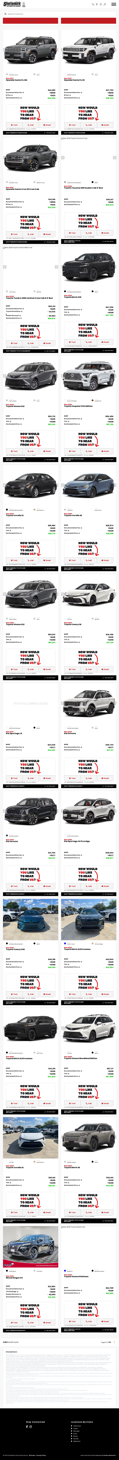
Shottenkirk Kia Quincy (15, 786)
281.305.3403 (50, 1330)
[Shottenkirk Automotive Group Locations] (99, 4)
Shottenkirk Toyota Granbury (18, 351)
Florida (75, 1439)
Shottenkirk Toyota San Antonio (73, 350)
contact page (37, 1400)
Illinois (75, 1436)
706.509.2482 (50, 133)
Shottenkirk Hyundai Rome (16, 133)
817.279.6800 (51, 351)
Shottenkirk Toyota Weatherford (72, 241)
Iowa (75, 1434)
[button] (56, 50)
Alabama (76, 1441)
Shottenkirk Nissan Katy (15, 1330)
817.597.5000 (108, 241)
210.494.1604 (109, 350)
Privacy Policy (31, 1379)
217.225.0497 (51, 786)
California (77, 1426)
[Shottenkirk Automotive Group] (14, 4)
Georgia (76, 1431)
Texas (75, 1428)
